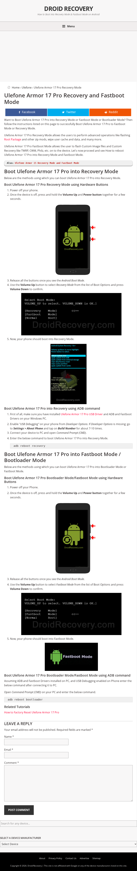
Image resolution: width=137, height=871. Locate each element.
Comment (11, 763)
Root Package (12, 139)
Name (9, 736)
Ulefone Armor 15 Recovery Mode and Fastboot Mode (47, 163)
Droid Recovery (68, 9)
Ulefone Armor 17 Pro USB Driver (82, 414)
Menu (71, 26)
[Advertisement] (68, 55)
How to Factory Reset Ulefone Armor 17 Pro (31, 712)
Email (8, 750)
